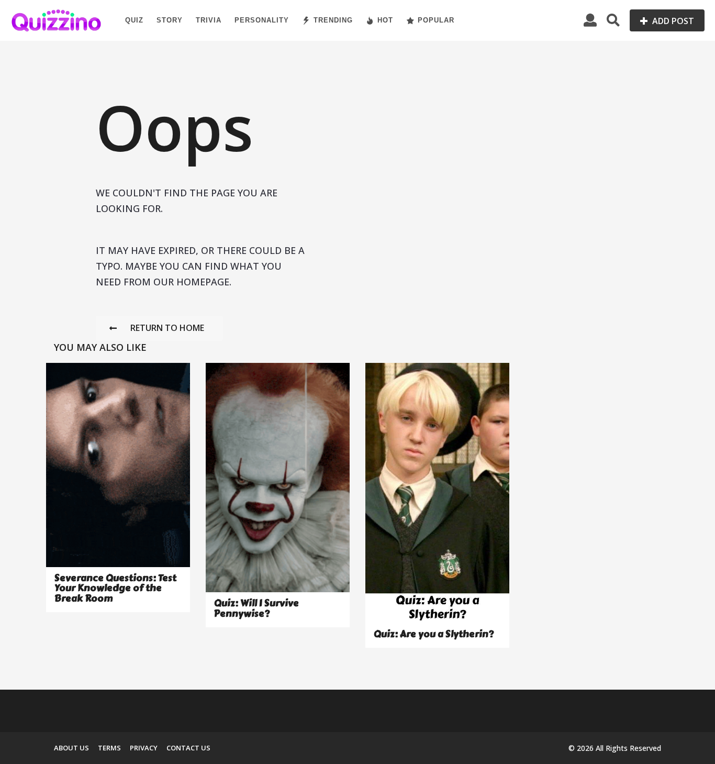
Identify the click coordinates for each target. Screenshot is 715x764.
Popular (436, 20)
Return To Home (167, 328)
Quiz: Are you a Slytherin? (434, 634)
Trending (333, 20)
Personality (261, 20)
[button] (590, 20)
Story (170, 20)
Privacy (144, 747)
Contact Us (188, 747)
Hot (385, 20)
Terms (109, 747)
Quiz (134, 20)
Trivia (208, 20)
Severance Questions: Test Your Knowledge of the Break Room (115, 588)
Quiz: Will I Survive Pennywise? (256, 608)
